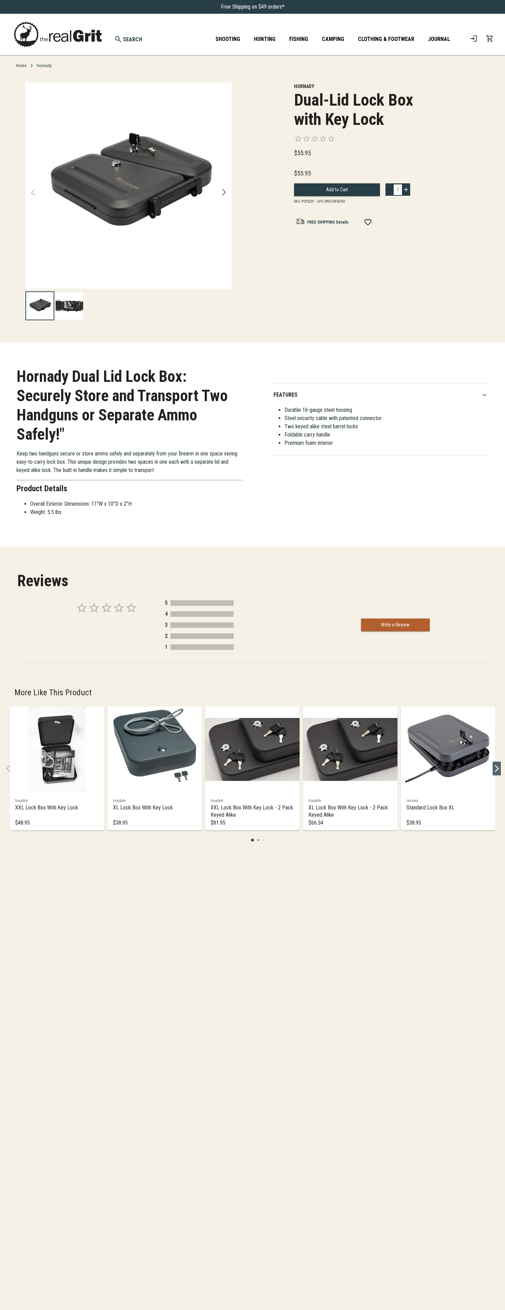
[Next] (224, 192)
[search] (118, 39)
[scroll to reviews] (362, 139)
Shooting (227, 39)
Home (21, 65)
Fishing (298, 39)
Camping (333, 39)
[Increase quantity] (406, 189)
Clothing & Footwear (386, 39)
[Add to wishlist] (368, 222)
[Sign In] (473, 38)
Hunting (265, 39)
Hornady (44, 65)
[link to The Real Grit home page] (58, 34)
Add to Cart (337, 189)
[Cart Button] (490, 38)
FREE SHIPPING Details (327, 222)
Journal (439, 39)
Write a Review (395, 624)
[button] (381, 395)
